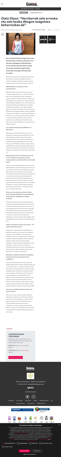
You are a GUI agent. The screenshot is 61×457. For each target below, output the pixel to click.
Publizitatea (28, 400)
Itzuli (56, 29)
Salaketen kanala (20, 403)
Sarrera (23, 12)
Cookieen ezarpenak (42, 439)
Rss (52, 400)
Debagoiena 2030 (30, 9)
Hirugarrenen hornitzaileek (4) (20, 433)
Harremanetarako (44, 400)
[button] (30, 454)
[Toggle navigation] (2, 4)
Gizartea (9, 328)
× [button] (59, 424)
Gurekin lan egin (41, 403)
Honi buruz (11, 400)
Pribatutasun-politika (30, 440)
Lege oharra (19, 400)
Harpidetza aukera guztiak (15, 357)
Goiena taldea (30, 403)
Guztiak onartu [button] (24, 451)
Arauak (35, 400)
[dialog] (30, 440)
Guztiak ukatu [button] (36, 451)
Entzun (49, 29)
